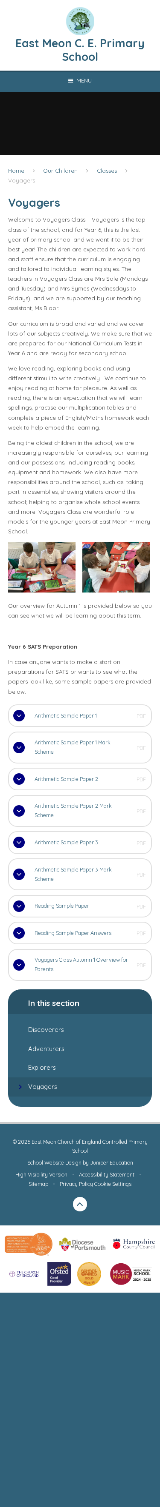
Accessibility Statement (106, 1174)
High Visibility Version (41, 1174)
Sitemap (38, 1184)
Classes (107, 170)
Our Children (60, 170)
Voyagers (21, 180)
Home (16, 170)
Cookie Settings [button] (112, 1184)
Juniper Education (111, 1162)
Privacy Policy (76, 1184)
